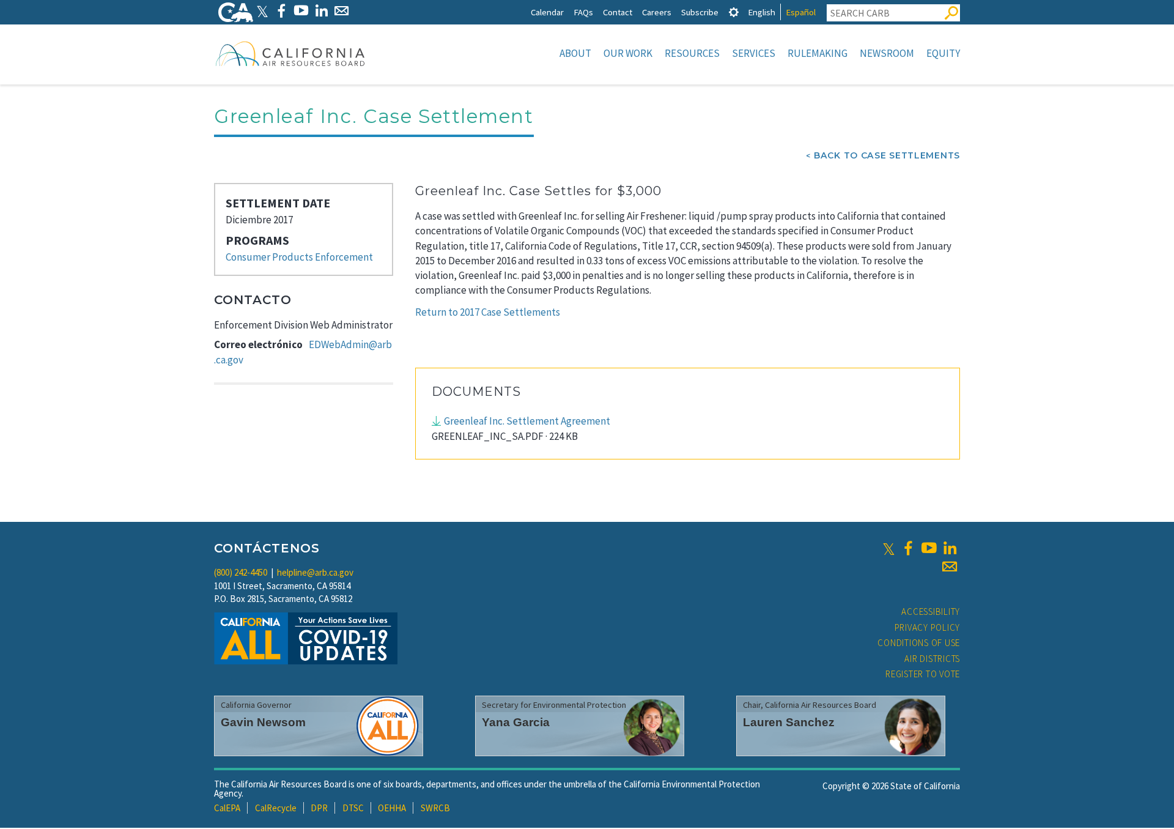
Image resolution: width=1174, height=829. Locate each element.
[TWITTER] (262, 10)
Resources (692, 53)
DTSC (353, 808)
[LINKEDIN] (321, 10)
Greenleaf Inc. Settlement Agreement (527, 421)
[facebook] (908, 548)
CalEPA (227, 808)
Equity (943, 53)
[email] (950, 566)
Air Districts (932, 658)
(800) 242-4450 (240, 572)
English (761, 12)
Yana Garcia (516, 722)
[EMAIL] (341, 10)
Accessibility (930, 611)
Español (801, 12)
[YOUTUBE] (301, 10)
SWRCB (435, 808)
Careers (656, 12)
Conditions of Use (918, 643)
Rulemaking (817, 53)
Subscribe (699, 12)
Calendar (547, 12)
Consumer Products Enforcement (299, 257)
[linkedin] (950, 548)
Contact (617, 12)
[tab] (733, 11)
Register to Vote (922, 674)
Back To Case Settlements (887, 155)
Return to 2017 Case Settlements (487, 312)
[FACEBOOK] (281, 10)
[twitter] (888, 548)
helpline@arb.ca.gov (315, 572)
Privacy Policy (928, 627)
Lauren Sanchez (789, 722)
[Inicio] (290, 53)
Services (753, 53)
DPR (319, 808)
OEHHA (392, 808)
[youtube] (929, 548)
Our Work (628, 53)
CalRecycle (276, 808)
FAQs (583, 12)
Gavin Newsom (263, 722)
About (575, 53)
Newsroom (887, 53)
